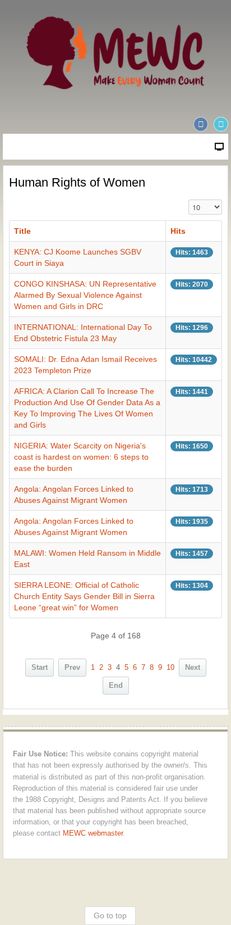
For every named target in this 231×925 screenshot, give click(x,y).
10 (170, 668)
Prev (72, 668)
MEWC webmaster (93, 833)
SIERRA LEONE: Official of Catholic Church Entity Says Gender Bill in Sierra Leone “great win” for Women (84, 596)
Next (192, 668)
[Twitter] (221, 124)
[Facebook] (200, 124)
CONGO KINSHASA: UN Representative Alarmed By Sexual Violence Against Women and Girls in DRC (85, 295)
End (116, 686)
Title (22, 230)
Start (39, 668)
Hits (178, 230)
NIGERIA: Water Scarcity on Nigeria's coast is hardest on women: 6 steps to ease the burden (81, 457)
